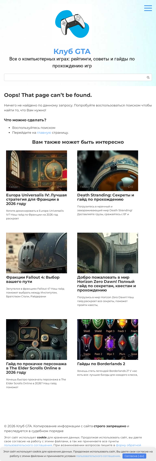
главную (44, 133)
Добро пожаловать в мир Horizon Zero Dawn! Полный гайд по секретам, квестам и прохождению (106, 283)
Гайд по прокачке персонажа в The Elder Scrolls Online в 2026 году (36, 368)
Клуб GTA (72, 51)
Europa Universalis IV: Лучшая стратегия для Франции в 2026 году (36, 199)
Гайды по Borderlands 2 (101, 363)
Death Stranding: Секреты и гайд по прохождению (105, 197)
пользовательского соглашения (28, 445)
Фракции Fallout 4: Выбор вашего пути (33, 279)
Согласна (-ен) (134, 456)
